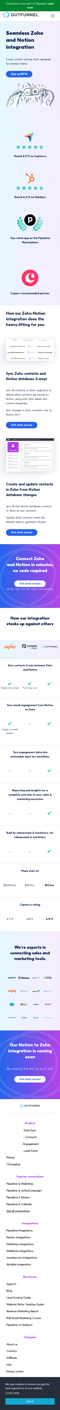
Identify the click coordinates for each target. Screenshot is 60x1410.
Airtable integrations (18, 1264)
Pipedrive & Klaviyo (18, 1197)
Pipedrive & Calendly (19, 1204)
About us (12, 1344)
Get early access (21, 425)
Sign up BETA (19, 74)
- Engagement (30, 1144)
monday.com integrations (21, 1257)
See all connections (18, 1211)
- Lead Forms (30, 1150)
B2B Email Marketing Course (23, 1318)
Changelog (13, 1164)
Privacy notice (14, 1371)
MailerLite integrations (19, 1251)
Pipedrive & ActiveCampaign (24, 1190)
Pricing (10, 1157)
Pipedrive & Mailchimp (19, 1183)
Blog (9, 1290)
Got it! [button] (30, 1401)
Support (11, 1284)
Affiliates (11, 1357)
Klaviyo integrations (18, 1237)
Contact (11, 1351)
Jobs (9, 1364)
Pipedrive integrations (19, 1230)
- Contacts (30, 1137)
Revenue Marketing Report (22, 1311)
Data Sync (30, 1130)
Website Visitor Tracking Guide (25, 1304)
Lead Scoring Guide (18, 1297)
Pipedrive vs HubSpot (19, 1324)
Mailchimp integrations (20, 1244)
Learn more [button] (12, 1392)
